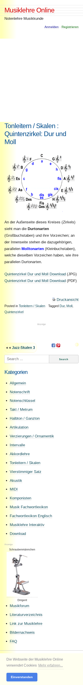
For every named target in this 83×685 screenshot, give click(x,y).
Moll (69, 306)
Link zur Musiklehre (26, 623)
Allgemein (18, 383)
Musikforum (19, 606)
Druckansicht (68, 300)
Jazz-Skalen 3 (23, 347)
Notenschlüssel (22, 401)
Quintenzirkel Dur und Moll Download (35, 274)
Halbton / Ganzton (25, 418)
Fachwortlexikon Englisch (31, 516)
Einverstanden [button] (22, 677)
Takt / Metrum (21, 409)
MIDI (14, 489)
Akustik (16, 481)
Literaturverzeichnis (26, 615)
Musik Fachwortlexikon (29, 507)
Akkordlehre (20, 454)
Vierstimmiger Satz (25, 472)
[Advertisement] (41, 80)
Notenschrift (20, 392)
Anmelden (51, 27)
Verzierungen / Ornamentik (32, 436)
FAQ (13, 641)
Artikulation (19, 427)
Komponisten (20, 498)
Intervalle (17, 445)
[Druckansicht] (54, 300)
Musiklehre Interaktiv (27, 525)
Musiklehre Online (29, 10)
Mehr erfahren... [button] (50, 665)
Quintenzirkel (13, 312)
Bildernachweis (22, 632)
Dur (62, 306)
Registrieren (70, 27)
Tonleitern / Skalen (32, 306)
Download (18, 534)
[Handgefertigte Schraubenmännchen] (22, 595)
